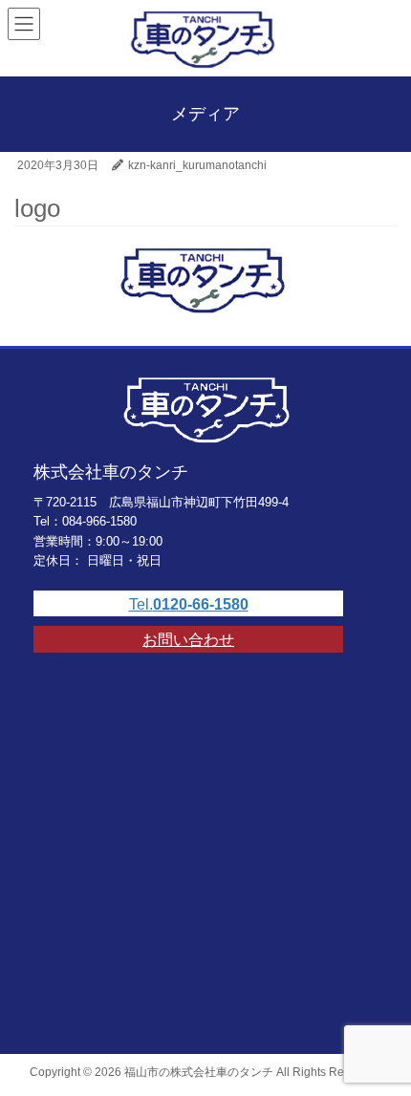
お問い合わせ (188, 640)
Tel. (189, 604)
